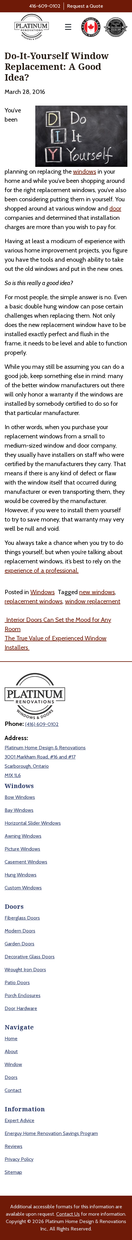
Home (11, 1038)
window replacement (92, 601)
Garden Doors (19, 944)
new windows (97, 592)
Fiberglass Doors (22, 918)
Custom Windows (23, 888)
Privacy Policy (19, 1159)
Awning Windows (23, 836)
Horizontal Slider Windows (33, 823)
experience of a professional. (42, 570)
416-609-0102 (44, 6)
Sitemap (13, 1172)
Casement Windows (26, 862)
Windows (42, 592)
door (115, 208)
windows (84, 171)
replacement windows (33, 601)
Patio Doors (17, 982)
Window (13, 1064)
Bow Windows (20, 797)
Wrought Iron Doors (25, 969)
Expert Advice (19, 1120)
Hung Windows (21, 875)
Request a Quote (85, 6)
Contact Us (68, 1214)
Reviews (13, 1146)
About (11, 1051)
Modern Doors (20, 931)
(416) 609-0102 (42, 724)
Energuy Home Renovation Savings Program (51, 1133)
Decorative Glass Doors (30, 957)
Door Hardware (21, 1008)
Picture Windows (22, 849)
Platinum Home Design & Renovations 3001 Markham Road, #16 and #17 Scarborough (45, 757)
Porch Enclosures (23, 995)
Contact (13, 1090)
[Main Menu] (65, 27)
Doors (11, 1077)
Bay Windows (19, 810)
